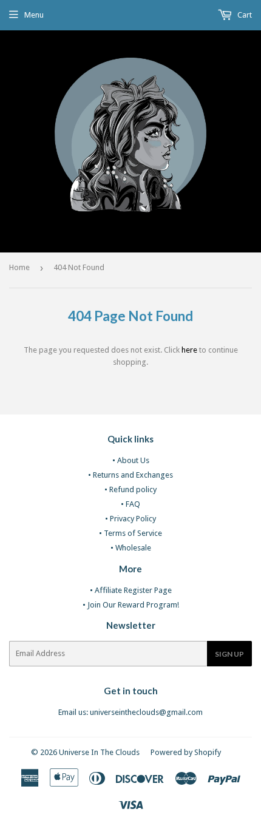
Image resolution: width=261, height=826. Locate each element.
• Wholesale (130, 547)
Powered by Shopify (186, 752)
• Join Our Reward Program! (131, 604)
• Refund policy (130, 489)
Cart (244, 14)
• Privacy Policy (130, 518)
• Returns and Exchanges (130, 474)
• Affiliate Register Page (131, 590)
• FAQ (130, 504)
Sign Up (229, 653)
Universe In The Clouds (99, 752)
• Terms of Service (130, 533)
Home (19, 267)
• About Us (130, 460)
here (189, 349)
